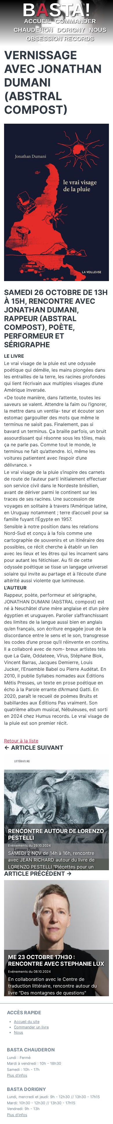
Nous (97, 29)
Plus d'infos (17, 1075)
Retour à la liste (21, 741)
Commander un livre (31, 1027)
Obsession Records (60, 38)
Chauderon (33, 29)
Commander (75, 21)
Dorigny (71, 29)
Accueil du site (26, 1021)
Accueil (37, 21)
